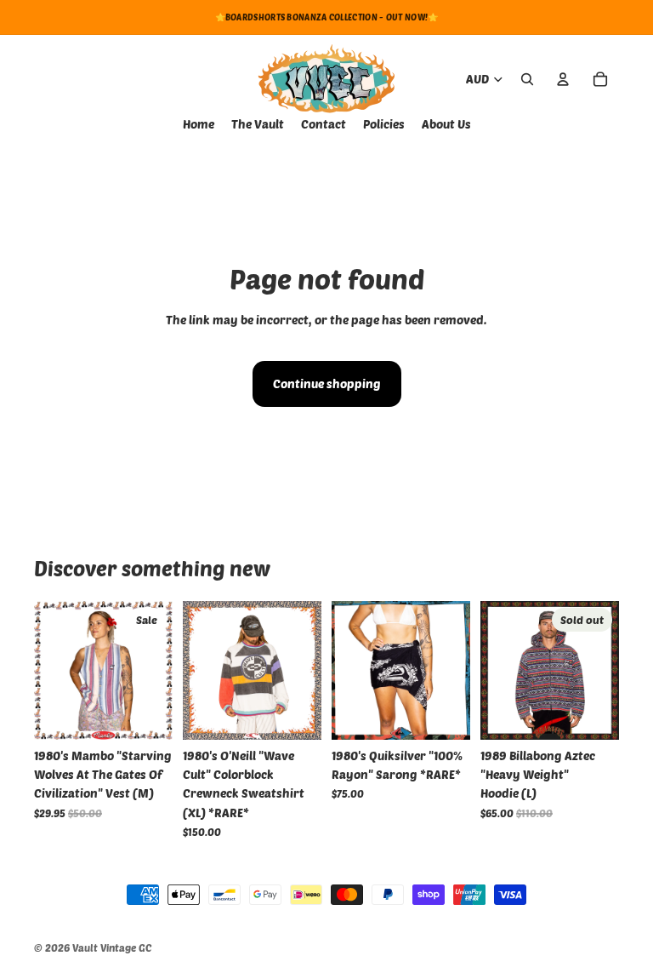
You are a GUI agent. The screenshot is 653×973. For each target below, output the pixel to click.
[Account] (563, 79)
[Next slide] (302, 670)
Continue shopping (327, 383)
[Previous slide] (201, 670)
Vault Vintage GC (111, 947)
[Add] (146, 713)
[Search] (527, 79)
